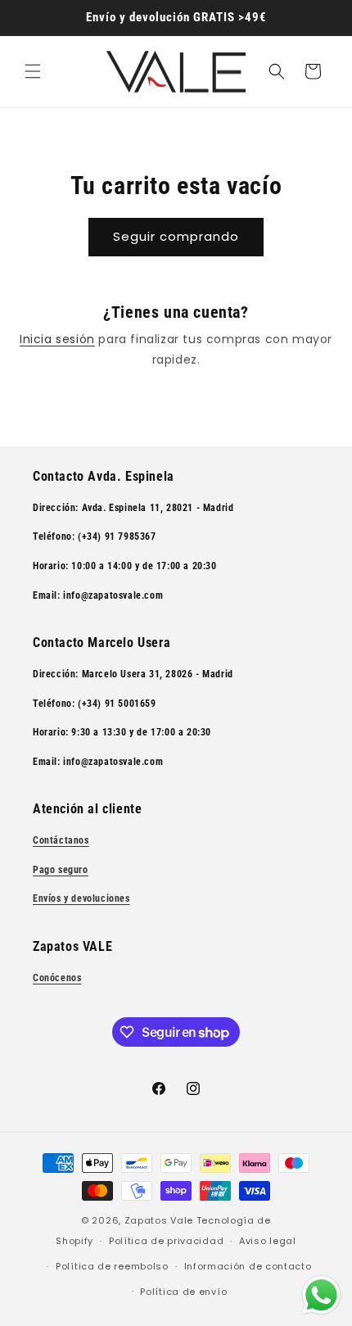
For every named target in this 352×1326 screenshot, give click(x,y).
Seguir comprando (176, 236)
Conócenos (57, 978)
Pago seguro (60, 870)
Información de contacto (248, 1266)
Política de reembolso (112, 1266)
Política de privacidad (166, 1240)
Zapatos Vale (158, 1220)
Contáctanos (61, 840)
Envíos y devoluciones (81, 898)
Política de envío (183, 1291)
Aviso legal (267, 1240)
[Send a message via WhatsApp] (321, 1295)
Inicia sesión (57, 339)
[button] (33, 71)
